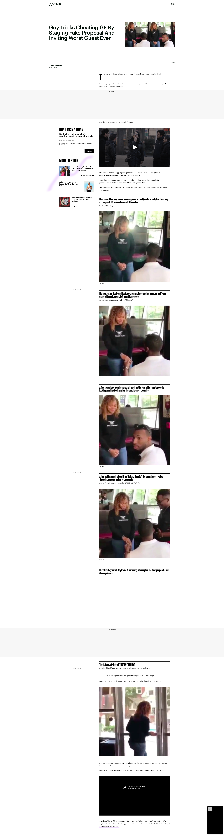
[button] (134, 147)
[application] (134, 147)
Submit (89, 151)
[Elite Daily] (55, 4)
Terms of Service (86, 143)
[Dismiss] (221, 808)
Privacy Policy (62, 144)
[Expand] (209, 808)
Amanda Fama (57, 65)
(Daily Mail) (115, 826)
